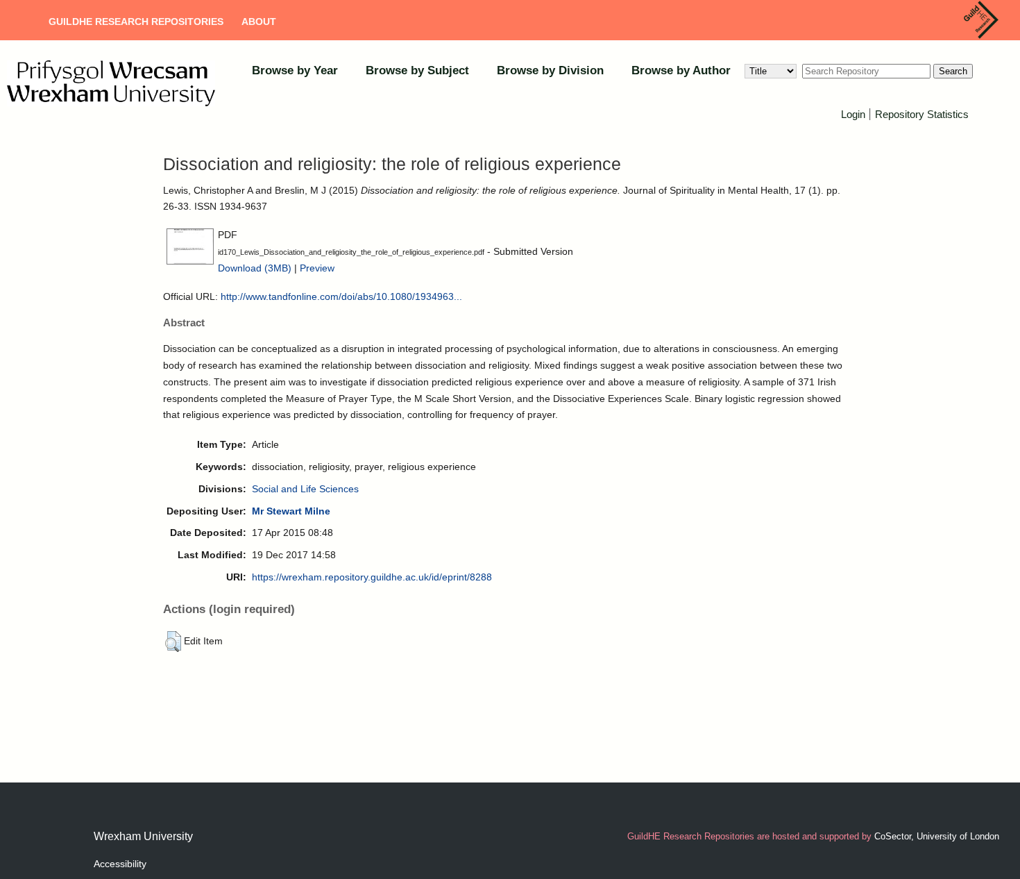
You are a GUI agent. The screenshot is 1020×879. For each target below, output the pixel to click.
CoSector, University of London (936, 836)
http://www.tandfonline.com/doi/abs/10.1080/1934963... (341, 296)
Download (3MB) (254, 268)
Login (853, 114)
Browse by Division (550, 70)
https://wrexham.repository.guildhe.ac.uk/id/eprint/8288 (372, 577)
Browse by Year (295, 70)
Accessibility (120, 863)
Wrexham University (143, 836)
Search (953, 71)
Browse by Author (681, 70)
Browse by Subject (417, 70)
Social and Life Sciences (305, 488)
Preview (317, 268)
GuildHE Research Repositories (136, 21)
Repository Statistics (922, 114)
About (258, 21)
